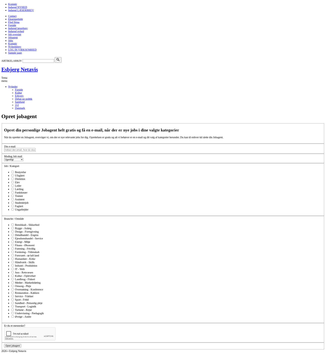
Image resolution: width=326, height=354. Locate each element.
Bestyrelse (20, 172)
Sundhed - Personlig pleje (28, 303)
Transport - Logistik (25, 306)
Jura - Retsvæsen (23, 272)
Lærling (18, 189)
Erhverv (19, 95)
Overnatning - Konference (28, 289)
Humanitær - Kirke (24, 258)
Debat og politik (23, 98)
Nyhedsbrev (14, 46)
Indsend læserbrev (18, 28)
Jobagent (13, 37)
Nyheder (12, 86)
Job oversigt (14, 34)
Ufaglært (19, 175)
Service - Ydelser (23, 296)
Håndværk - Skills (24, 262)
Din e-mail (9, 146)
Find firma (13, 22)
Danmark (20, 108)
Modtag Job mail (13, 156)
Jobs (10, 40)
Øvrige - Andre (22, 316)
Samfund (20, 101)
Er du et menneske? (14, 325)
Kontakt (12, 4)
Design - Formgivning (26, 231)
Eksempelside (15, 19)
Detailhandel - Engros (26, 235)
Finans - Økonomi (24, 245)
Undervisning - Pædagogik (29, 313)
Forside (12, 25)
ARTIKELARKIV (11, 60)
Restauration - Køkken (26, 292)
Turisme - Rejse (23, 309)
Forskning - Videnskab (26, 252)
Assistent (19, 199)
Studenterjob (21, 202)
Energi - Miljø (22, 241)
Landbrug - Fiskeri (24, 279)
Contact (12, 16)
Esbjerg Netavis (19, 69)
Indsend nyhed (16, 31)
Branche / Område (14, 218)
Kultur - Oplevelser (25, 275)
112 (17, 105)
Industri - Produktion (25, 265)
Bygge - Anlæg (22, 228)
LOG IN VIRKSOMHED (22, 49)
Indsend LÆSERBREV (21, 10)
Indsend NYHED (17, 7)
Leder (17, 185)
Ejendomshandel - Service (28, 238)
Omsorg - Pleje (22, 286)
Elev (17, 182)
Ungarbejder (21, 209)
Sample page (15, 52)
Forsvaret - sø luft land (26, 255)
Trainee (18, 196)
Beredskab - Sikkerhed (26, 224)
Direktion (19, 179)
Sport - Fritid (21, 299)
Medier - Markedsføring (27, 282)
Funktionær (20, 192)
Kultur (18, 92)
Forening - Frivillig (24, 248)
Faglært (18, 206)
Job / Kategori (11, 166)
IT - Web (19, 269)
